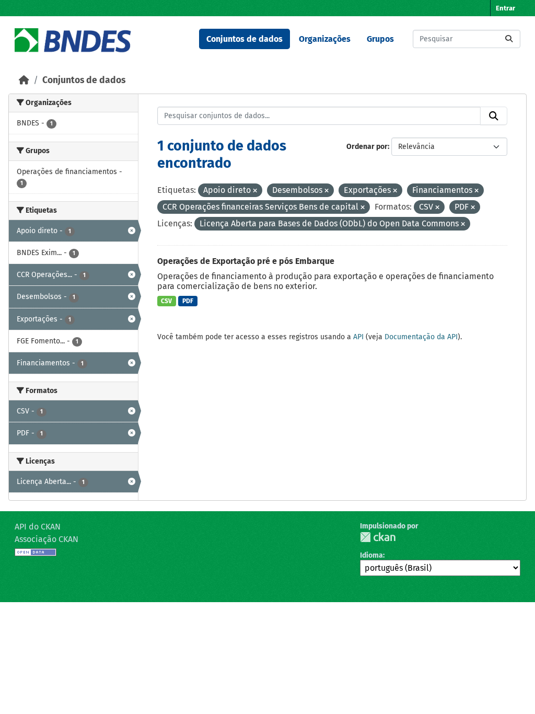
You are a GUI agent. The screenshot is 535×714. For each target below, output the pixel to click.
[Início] (24, 80)
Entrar (505, 8)
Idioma (371, 555)
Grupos (380, 39)
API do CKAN (38, 527)
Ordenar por (367, 146)
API (358, 336)
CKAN (378, 537)
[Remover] (255, 191)
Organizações (325, 39)
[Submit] (508, 39)
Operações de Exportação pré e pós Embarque (245, 261)
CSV (166, 301)
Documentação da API (421, 336)
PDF (187, 301)
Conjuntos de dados (244, 39)
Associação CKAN (46, 539)
